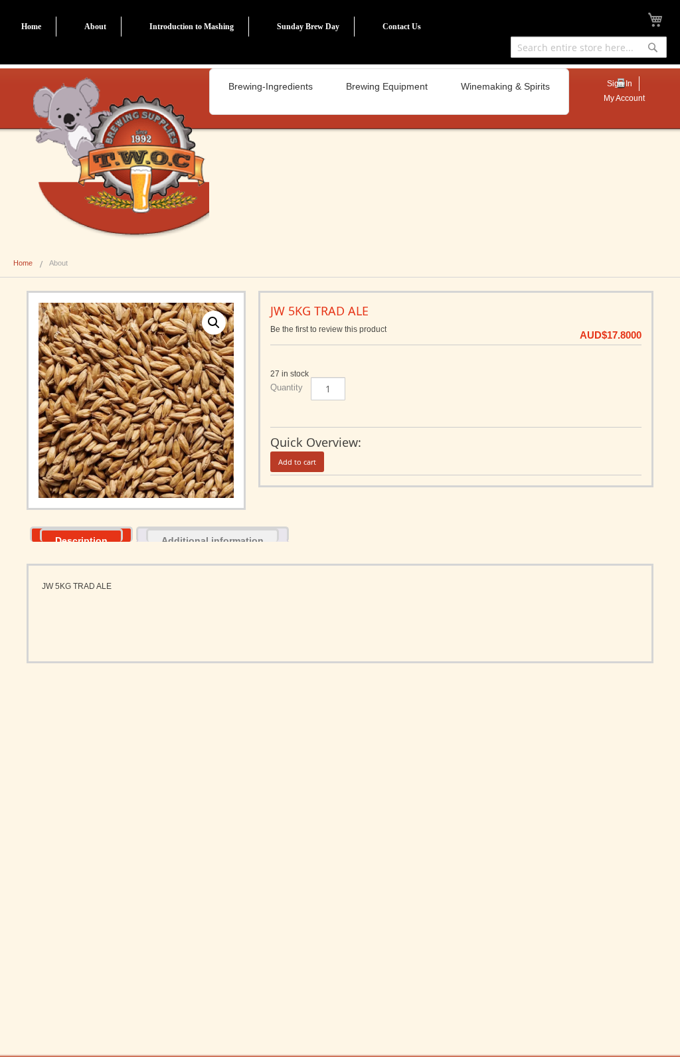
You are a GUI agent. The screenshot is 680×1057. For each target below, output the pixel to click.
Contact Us (401, 26)
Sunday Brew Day (308, 26)
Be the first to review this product (328, 329)
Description (81, 538)
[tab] (81, 534)
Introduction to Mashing (191, 26)
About (95, 26)
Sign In (619, 83)
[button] (214, 323)
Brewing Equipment (387, 86)
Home (31, 26)
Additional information (212, 538)
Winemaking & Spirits (505, 86)
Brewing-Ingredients (270, 86)
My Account (624, 98)
